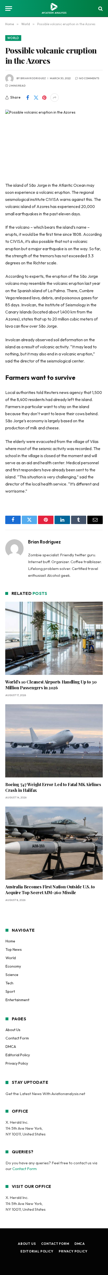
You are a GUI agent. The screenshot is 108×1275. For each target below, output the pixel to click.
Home (10, 941)
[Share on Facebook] (27, 97)
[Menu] (8, 8)
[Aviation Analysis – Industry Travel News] (54, 8)
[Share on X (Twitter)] (36, 97)
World (13, 38)
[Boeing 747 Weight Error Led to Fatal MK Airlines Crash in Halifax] (54, 740)
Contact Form (17, 1038)
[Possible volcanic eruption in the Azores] (54, 141)
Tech (9, 983)
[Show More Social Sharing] (54, 97)
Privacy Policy (17, 1063)
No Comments (89, 78)
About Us (13, 1029)
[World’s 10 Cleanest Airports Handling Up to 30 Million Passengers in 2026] (54, 638)
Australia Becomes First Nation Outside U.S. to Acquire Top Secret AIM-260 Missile (50, 889)
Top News (14, 949)
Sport (10, 991)
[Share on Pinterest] (44, 97)
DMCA (11, 1046)
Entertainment (17, 999)
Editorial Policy (18, 1055)
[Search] (100, 8)
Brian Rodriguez (33, 78)
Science (12, 974)
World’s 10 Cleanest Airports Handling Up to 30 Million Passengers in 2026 (50, 684)
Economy (13, 966)
